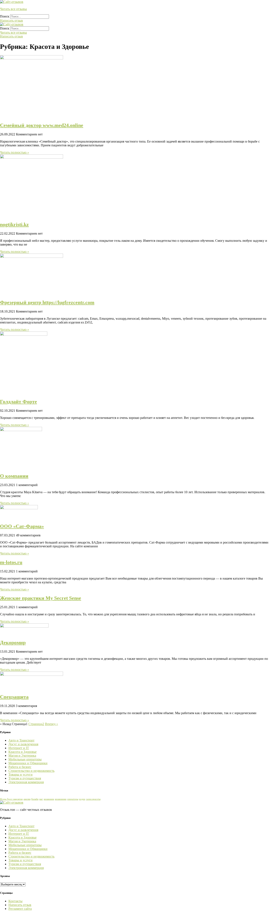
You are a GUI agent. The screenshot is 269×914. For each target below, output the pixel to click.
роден (82, 799)
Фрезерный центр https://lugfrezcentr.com (47, 302)
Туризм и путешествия (24, 778)
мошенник (49, 799)
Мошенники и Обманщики (27, 763)
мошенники (60, 799)
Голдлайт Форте (18, 401)
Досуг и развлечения (23, 744)
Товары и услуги (20, 774)
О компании (14, 476)
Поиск (4, 16)
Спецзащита (14, 697)
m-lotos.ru (11, 562)
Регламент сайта (20, 908)
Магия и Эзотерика (22, 755)
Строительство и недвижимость (31, 770)
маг (41, 799)
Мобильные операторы (25, 759)
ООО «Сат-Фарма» (22, 526)
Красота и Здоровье (22, 752)
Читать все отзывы (13, 9)
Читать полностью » (14, 152)
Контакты (15, 901)
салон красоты (93, 799)
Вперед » (51, 724)
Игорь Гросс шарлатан (11, 799)
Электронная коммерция (26, 782)
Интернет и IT (18, 748)
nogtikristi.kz (14, 224)
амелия (27, 799)
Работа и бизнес (19, 767)
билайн (34, 799)
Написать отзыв (19, 905)
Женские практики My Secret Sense (40, 598)
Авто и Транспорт (21, 740)
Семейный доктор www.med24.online (41, 125)
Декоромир (13, 642)
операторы (72, 799)
